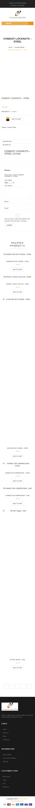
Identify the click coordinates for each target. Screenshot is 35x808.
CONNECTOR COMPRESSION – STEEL (17, 473)
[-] (7, 120)
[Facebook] (6, 686)
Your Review (8, 185)
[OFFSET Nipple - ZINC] (17, 582)
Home (10, 47)
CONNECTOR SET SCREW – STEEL (17, 261)
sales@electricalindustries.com (13, 717)
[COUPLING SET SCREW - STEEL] (17, 370)
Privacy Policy (7, 754)
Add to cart (16, 119)
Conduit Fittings (19, 47)
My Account (6, 776)
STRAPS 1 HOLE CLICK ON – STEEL (17, 284)
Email (6, 208)
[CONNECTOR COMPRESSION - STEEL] (17, 464)
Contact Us (6, 739)
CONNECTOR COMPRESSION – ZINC (18, 495)
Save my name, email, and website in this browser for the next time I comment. (17, 220)
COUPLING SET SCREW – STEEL (17, 448)
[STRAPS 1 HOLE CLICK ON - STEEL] (18, 277)
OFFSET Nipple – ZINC (17, 659)
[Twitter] (12, 686)
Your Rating (8, 180)
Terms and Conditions (9, 758)
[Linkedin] (17, 686)
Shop (4, 736)
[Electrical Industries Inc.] (17, 15)
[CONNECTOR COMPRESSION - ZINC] (17, 488)
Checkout (6, 787)
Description (7, 141)
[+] (7, 118)
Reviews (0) (6, 145)
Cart (4, 783)
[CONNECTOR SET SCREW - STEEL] (18, 254)
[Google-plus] (23, 686)
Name (6, 201)
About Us (6, 732)
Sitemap (5, 761)
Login (4, 780)
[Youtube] (28, 686)
